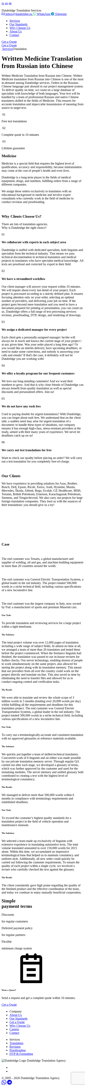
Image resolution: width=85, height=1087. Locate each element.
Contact (14, 35)
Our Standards (18, 24)
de (10, 3)
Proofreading (17, 1050)
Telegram (60, 14)
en (6, 3)
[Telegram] (9, 1083)
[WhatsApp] (4, 1083)
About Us (15, 31)
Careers (14, 1029)
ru (3, 3)
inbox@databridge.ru (19, 14)
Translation (16, 1043)
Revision (15, 1046)
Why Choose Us (19, 28)
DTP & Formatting (21, 1053)
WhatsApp (43, 14)
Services (14, 20)
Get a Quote (9, 41)
